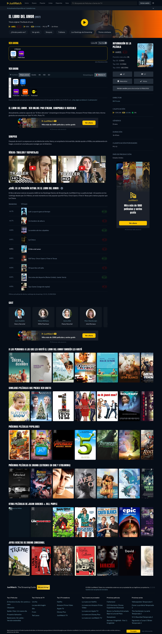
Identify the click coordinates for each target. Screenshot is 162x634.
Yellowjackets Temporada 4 (142, 602)
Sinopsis (49, 32)
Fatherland (111, 602)
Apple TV (60, 608)
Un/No (34, 602)
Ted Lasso (35, 615)
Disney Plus (61, 612)
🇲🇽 (100, 75)
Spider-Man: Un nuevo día (17, 611)
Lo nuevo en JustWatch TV (92, 618)
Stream (17, 49)
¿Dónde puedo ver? (18, 32)
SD (49, 75)
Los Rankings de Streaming (81, 32)
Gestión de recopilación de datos (97, 589)
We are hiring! (43, 587)
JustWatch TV (62, 615)
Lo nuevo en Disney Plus (91, 614)
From (34, 612)
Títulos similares (104, 32)
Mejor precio (24, 75)
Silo (33, 608)
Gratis (34, 75)
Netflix (59, 602)
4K (40, 75)
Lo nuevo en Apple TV (90, 611)
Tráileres (61, 32)
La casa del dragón (39, 605)
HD (44, 75)
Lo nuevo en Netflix (89, 602)
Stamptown (111, 617)
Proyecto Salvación (14, 614)
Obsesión (10, 608)
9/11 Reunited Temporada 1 (142, 617)
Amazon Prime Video (65, 605)
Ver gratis (35, 32)
